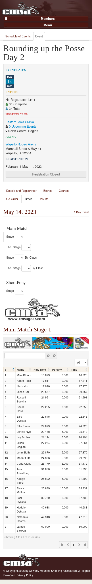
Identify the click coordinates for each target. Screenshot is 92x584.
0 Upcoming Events (22, 126)
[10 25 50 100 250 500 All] (81, 362)
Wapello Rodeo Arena (21, 144)
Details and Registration (21, 190)
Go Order (12, 199)
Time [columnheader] (74, 370)
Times (28, 199)
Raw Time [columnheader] (39, 370)
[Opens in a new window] (32, 309)
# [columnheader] (5, 370)
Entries (47, 190)
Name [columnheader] (20, 370)
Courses (64, 190)
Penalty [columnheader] (57, 370)
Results (43, 199)
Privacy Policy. (25, 575)
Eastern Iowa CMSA (20, 122)
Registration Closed (46, 174)
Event (39, 36)
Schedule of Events (18, 36)
